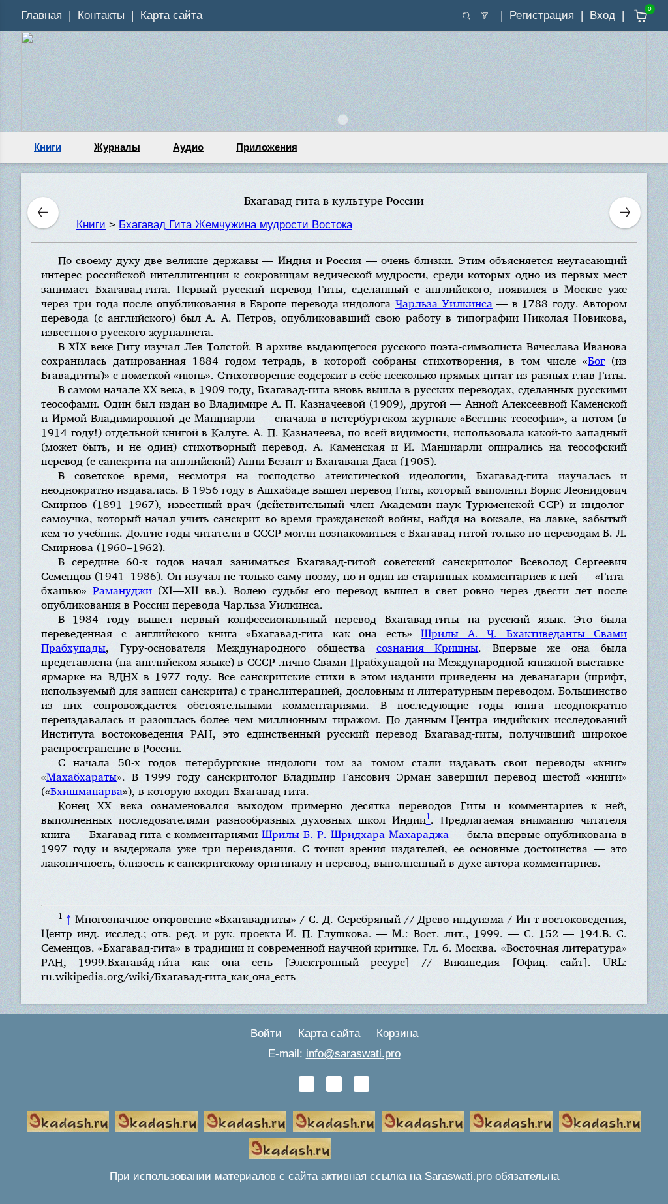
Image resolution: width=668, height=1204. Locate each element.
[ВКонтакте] (306, 1084)
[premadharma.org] (290, 1148)
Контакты (101, 15)
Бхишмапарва (86, 791)
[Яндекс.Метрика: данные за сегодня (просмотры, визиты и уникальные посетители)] (378, 1148)
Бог (596, 360)
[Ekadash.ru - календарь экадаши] (245, 1121)
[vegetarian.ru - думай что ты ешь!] (156, 1121)
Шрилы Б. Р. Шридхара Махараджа (355, 834)
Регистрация (541, 15)
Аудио (188, 147)
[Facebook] (334, 1084)
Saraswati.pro (458, 1176)
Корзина (397, 1033)
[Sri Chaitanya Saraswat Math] (68, 1121)
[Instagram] (361, 1084)
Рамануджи (122, 590)
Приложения (266, 147)
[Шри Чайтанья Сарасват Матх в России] (600, 1121)
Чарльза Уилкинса (444, 303)
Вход (602, 15)
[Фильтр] (485, 16)
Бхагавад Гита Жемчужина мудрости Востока (235, 224)
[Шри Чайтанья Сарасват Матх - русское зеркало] (334, 1121)
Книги (47, 147)
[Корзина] (631, 16)
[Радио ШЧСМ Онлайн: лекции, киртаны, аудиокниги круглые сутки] (423, 1121)
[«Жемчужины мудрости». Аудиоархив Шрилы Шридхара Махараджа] (511, 1121)
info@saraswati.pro (353, 1053)
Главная (41, 15)
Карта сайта (171, 15)
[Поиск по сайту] (466, 16)
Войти (266, 1033)
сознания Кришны (427, 647)
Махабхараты (81, 776)
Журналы (117, 147)
